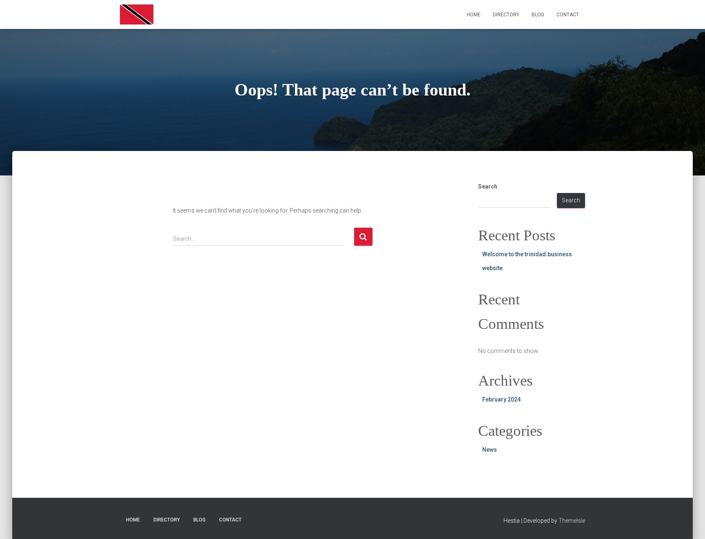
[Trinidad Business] (137, 14)
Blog (538, 15)
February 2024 (501, 399)
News (489, 449)
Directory (506, 15)
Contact (567, 15)
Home (474, 15)
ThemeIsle (572, 520)
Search (487, 186)
